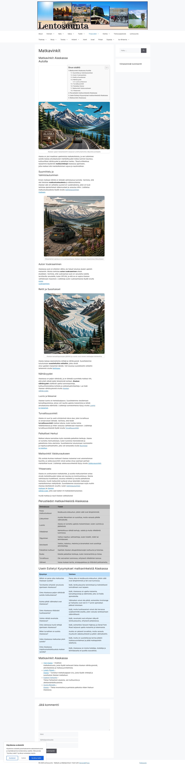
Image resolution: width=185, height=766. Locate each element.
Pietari (100, 39)
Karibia (105, 34)
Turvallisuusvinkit (78, 84)
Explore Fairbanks (50, 678)
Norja (52, 39)
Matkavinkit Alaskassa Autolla (80, 70)
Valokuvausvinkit (94, 463)
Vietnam (49, 34)
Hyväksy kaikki (36, 758)
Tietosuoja (142, 763)
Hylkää (23, 758)
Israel (93, 39)
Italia (59, 34)
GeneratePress (84, 763)
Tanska (63, 39)
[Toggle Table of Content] (105, 67)
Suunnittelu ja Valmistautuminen (83, 73)
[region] (25, 752)
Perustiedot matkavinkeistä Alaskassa (83, 93)
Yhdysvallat (93, 34)
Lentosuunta (134, 34)
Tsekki (80, 34)
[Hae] (143, 50)
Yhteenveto (76, 90)
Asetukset (12, 758)
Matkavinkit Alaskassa (78, 98)
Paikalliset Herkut (78, 86)
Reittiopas (56, 368)
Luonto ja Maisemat (81, 81)
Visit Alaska (48, 663)
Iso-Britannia (122, 39)
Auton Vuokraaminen (79, 75)
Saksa (70, 34)
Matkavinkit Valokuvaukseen (82, 88)
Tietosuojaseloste (120, 34)
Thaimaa (41, 39)
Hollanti (74, 39)
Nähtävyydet (77, 79)
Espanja (109, 39)
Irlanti (85, 39)
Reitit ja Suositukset (79, 77)
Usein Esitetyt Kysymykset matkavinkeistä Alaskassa (89, 95)
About (41, 34)
